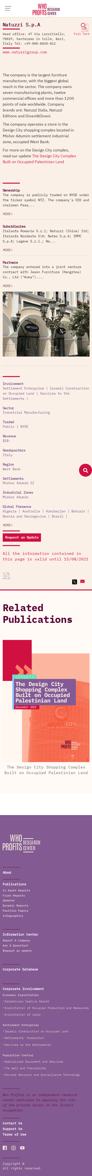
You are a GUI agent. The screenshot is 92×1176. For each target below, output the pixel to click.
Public (8, 427)
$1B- (7, 441)
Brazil (58, 516)
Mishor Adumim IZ (18, 483)
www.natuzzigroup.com (25, 52)
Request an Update (22, 537)
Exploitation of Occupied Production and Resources (47, 1008)
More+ (8, 214)
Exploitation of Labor (23, 1014)
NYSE (24, 427)
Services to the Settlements (28, 1045)
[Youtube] (22, 1147)
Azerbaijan (56, 511)
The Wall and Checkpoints (25, 1068)
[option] (46, 325)
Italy (8, 455)
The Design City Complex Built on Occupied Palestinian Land (39, 159)
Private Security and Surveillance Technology (42, 1075)
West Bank (11, 469)
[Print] (7, 575)
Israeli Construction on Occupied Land (36, 1031)
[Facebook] (5, 1147)
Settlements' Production (24, 1038)
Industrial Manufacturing (26, 412)
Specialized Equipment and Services (34, 1061)
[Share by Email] (82, 582)
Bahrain (78, 511)
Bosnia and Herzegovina (24, 516)
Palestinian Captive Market (27, 1001)
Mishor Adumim (15, 497)
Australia (31, 511)
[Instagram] (13, 1147)
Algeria (9, 511)
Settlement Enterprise (23, 388)
